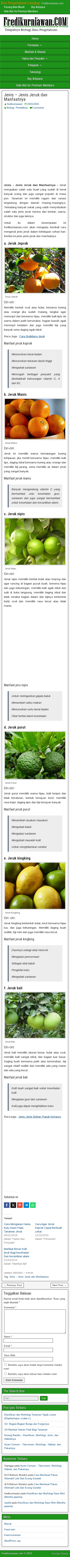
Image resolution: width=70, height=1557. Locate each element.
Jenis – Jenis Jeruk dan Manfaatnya (25, 97)
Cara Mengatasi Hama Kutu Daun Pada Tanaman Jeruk (17, 1228)
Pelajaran (33, 65)
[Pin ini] (20, 1205)
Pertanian (33, 45)
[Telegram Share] (26, 1205)
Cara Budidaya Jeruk (32, 336)
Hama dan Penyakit (33, 58)
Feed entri (9, 1529)
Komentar (10, 1307)
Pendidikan (22, 107)
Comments (38, 107)
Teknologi (35, 72)
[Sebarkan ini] (7, 1205)
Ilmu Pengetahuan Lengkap (20, 3)
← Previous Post (13, 1285)
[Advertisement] (35, 146)
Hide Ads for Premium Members (21, 11)
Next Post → (59, 1285)
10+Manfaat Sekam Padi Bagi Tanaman (25, 1429)
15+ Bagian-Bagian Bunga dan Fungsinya (26, 1424)
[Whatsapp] (33, 1205)
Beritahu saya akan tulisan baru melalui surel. (32, 1374)
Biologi (10, 107)
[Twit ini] (13, 1205)
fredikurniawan (14, 104)
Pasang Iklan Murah (14, 7)
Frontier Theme (60, 1553)
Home (35, 38)
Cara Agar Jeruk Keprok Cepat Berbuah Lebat (48, 1228)
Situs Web (9, 1355)
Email (8, 1346)
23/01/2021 (33, 104)
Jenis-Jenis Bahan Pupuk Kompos (39, 1116)
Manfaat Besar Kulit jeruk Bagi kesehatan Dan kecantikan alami (16, 1252)
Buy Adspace (38, 7)
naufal (7, 1502)
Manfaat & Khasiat (35, 52)
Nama (8, 1336)
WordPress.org (12, 1540)
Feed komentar (12, 1535)
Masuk (8, 1523)
